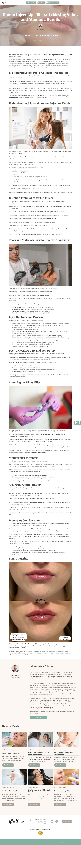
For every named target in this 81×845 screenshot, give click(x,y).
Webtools (54, 842)
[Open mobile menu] (75, 2)
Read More (38, 717)
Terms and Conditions (68, 842)
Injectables (43, 41)
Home (36, 41)
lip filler (29, 76)
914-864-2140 (68, 821)
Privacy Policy (60, 842)
